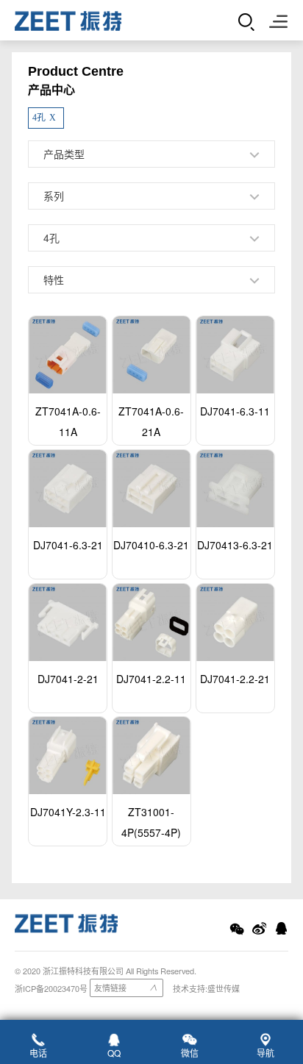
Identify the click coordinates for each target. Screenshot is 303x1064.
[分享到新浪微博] (259, 928)
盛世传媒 (223, 988)
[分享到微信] (236, 928)
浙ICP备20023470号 (51, 988)
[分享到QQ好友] (281, 928)
